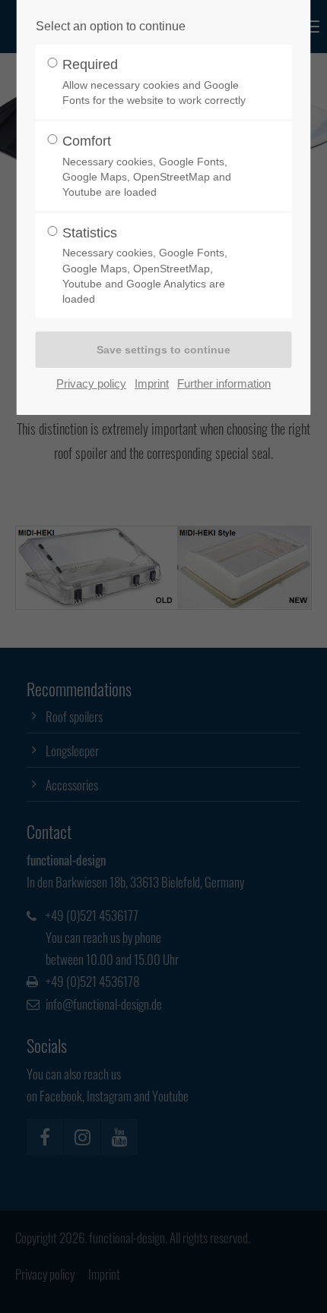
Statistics (144, 265)
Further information (224, 383)
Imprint (152, 383)
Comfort (146, 165)
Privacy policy (91, 383)
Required (154, 81)
